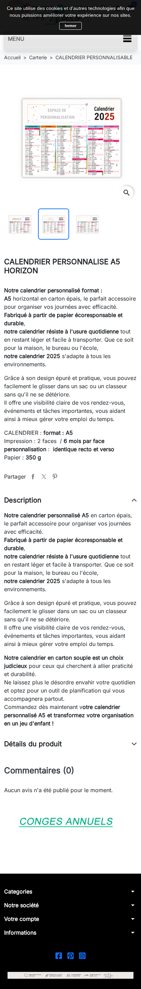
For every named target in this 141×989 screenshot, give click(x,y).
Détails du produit (33, 744)
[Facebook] (58, 955)
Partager (33, 476)
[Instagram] (82, 955)
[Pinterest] (70, 955)
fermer (70, 26)
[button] (70, 891)
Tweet (44, 476)
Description (22, 500)
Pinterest (55, 476)
